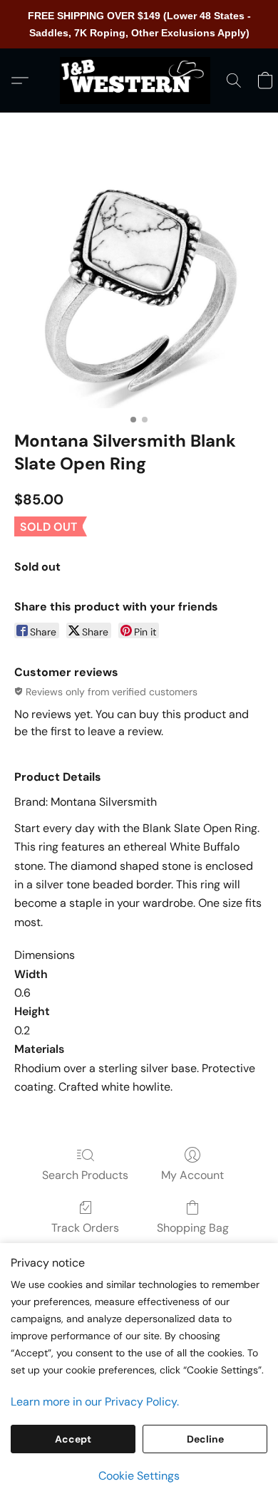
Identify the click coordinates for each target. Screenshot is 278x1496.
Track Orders (85, 1227)
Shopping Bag (193, 1227)
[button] (139, 80)
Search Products (85, 1175)
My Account (192, 1175)
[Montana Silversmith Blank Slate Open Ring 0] (139, 289)
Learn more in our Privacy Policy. (95, 1401)
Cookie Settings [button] (139, 1475)
